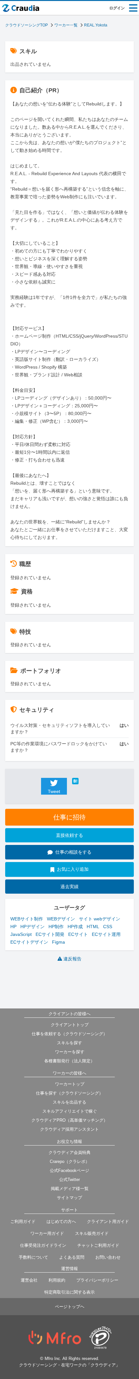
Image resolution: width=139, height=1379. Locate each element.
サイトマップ (69, 1197)
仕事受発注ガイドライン (43, 1245)
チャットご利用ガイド (98, 1245)
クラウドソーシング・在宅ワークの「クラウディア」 (69, 1365)
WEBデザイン (61, 918)
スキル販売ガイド (92, 1233)
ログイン (117, 8)
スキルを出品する (69, 1102)
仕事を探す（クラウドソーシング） (69, 1093)
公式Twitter (69, 1179)
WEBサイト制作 (26, 918)
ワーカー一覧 (66, 25)
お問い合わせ (108, 1257)
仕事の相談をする (73, 852)
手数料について (33, 1257)
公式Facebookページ (69, 1170)
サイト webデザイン (99, 918)
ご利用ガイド (23, 1221)
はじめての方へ (61, 1221)
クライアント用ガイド (108, 1221)
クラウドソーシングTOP (26, 25)
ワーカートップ (69, 1084)
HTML (93, 926)
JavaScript (21, 934)
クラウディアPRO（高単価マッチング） (69, 1120)
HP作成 (75, 926)
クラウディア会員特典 (69, 1152)
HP (13, 926)
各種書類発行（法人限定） (69, 1060)
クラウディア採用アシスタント (69, 1129)
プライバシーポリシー (97, 1280)
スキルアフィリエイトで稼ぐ (69, 1111)
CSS (107, 926)
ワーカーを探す (69, 1051)
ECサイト (78, 934)
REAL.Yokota (95, 25)
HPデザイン (32, 926)
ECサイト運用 (106, 934)
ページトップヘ (69, 1306)
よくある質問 (71, 1257)
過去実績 (69, 886)
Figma (58, 942)
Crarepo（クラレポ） (70, 1161)
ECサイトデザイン (29, 942)
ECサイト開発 (50, 934)
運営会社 (29, 1280)
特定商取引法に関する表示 (69, 1292)
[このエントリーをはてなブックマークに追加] (85, 781)
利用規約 (56, 1280)
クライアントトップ (70, 1024)
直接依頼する (69, 835)
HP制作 (56, 926)
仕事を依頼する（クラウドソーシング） (69, 1033)
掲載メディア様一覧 (70, 1188)
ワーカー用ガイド (47, 1233)
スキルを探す (69, 1042)
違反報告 (72, 958)
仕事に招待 (69, 817)
